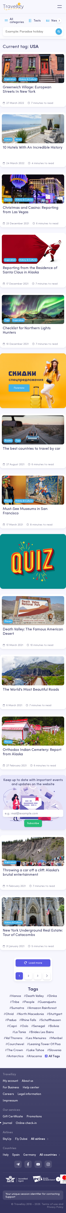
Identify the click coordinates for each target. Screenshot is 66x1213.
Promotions (34, 1116)
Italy (6, 1154)
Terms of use (50, 1204)
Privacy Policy (55, 1207)
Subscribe (33, 823)
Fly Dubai (21, 1138)
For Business (11, 1087)
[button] (59, 20)
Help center (31, 1087)
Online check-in (26, 1122)
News (55, 20)
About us (27, 1080)
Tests (37, 20)
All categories (17, 20)
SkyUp (7, 1138)
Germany (29, 1154)
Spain (16, 1154)
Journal (7, 1122)
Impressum (10, 1100)
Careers (8, 1093)
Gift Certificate (13, 1116)
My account (10, 1080)
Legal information (29, 1093)
